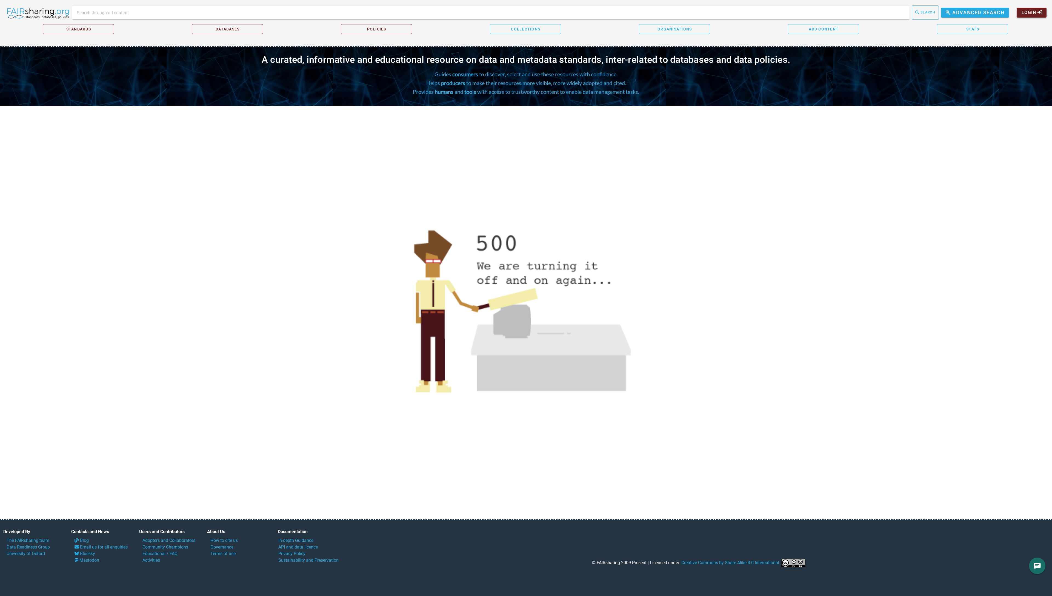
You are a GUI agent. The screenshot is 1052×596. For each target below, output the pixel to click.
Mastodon (88, 560)
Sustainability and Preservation (308, 560)
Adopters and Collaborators (168, 540)
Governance (221, 547)
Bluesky (87, 553)
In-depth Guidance (295, 540)
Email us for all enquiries (103, 547)
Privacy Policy (291, 553)
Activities (151, 560)
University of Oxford (26, 553)
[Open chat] (1037, 566)
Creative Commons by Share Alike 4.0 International (730, 562)
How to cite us (224, 540)
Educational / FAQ (160, 553)
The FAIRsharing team (28, 540)
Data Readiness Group (28, 547)
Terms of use (223, 553)
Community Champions (165, 547)
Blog (84, 540)
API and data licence (298, 547)
